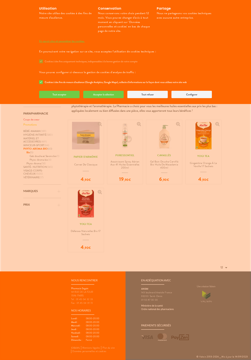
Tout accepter (59, 94)
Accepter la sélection (103, 94)
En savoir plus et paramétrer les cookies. (62, 41)
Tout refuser (147, 94)
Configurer (191, 94)
